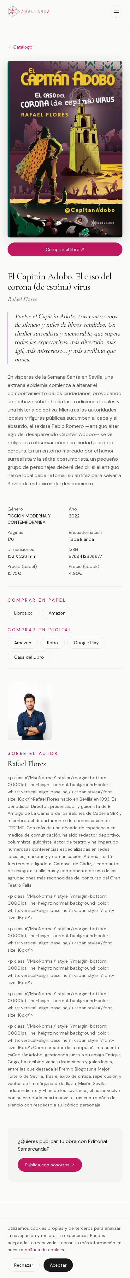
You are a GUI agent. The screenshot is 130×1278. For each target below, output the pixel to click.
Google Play (86, 642)
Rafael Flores (27, 763)
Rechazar (23, 1265)
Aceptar (58, 1265)
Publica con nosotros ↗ (49, 1165)
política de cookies (44, 1249)
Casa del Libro (29, 657)
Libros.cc (23, 613)
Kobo (52, 642)
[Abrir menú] (116, 11)
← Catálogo (20, 47)
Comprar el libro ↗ (65, 249)
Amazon (57, 613)
